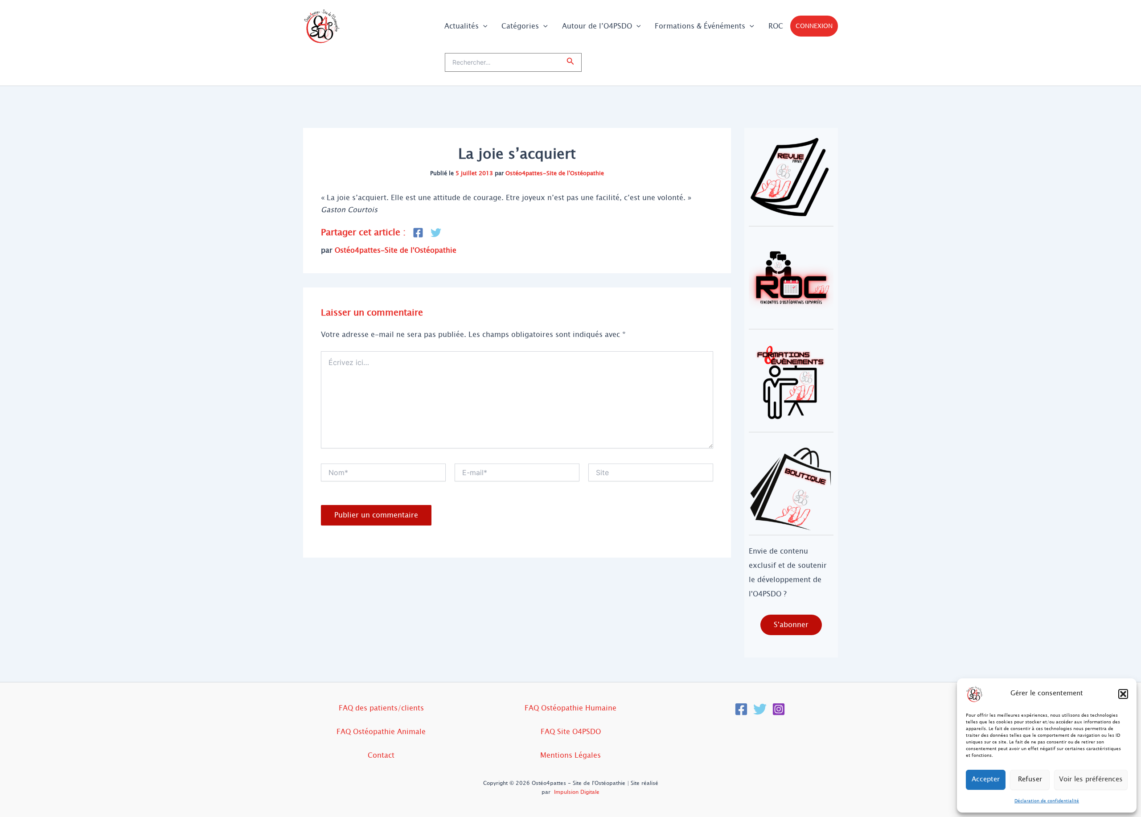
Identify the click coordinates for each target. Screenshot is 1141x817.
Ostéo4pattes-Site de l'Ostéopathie (554, 173)
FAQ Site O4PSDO (571, 731)
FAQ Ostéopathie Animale (381, 731)
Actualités (461, 26)
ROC (775, 26)
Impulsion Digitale (576, 792)
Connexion (814, 26)
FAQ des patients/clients (381, 708)
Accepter (986, 779)
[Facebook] (741, 709)
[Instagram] (778, 709)
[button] (1123, 694)
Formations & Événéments (700, 26)
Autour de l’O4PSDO (597, 26)
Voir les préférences (1091, 779)
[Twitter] (760, 709)
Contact (381, 755)
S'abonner (791, 624)
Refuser (1030, 779)
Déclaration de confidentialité (1046, 800)
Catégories (520, 26)
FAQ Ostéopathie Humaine (570, 708)
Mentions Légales (570, 755)
